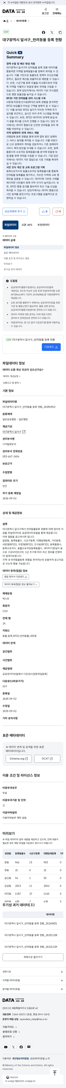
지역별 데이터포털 (11, 980)
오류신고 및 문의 (11, 382)
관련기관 (7, 971)
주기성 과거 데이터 (13, 269)
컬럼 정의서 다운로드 (14, 576)
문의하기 (7, 1036)
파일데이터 (11, 225)
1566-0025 (18, 1014)
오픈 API (27, 224)
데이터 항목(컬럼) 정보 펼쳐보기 (19, 584)
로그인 (45, 13)
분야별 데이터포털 (11, 989)
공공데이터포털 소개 (40, 1058)
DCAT (45, 758)
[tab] (10, 225)
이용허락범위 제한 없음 (15, 817)
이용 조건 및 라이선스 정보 (16, 258)
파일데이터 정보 (11, 247)
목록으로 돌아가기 (33, 957)
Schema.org (17, 758)
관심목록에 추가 (13, 211)
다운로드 (49, 346)
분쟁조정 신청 (10, 1031)
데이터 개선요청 (10, 376)
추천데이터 (43, 224)
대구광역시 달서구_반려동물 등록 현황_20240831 (30, 923)
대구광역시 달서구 (12, 431)
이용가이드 (9, 1027)
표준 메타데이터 (11, 252)
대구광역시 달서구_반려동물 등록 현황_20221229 (30, 946)
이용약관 (7, 1058)
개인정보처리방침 (20, 1058)
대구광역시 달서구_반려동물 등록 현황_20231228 (30, 935)
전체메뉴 (57, 13)
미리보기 (8, 263)
